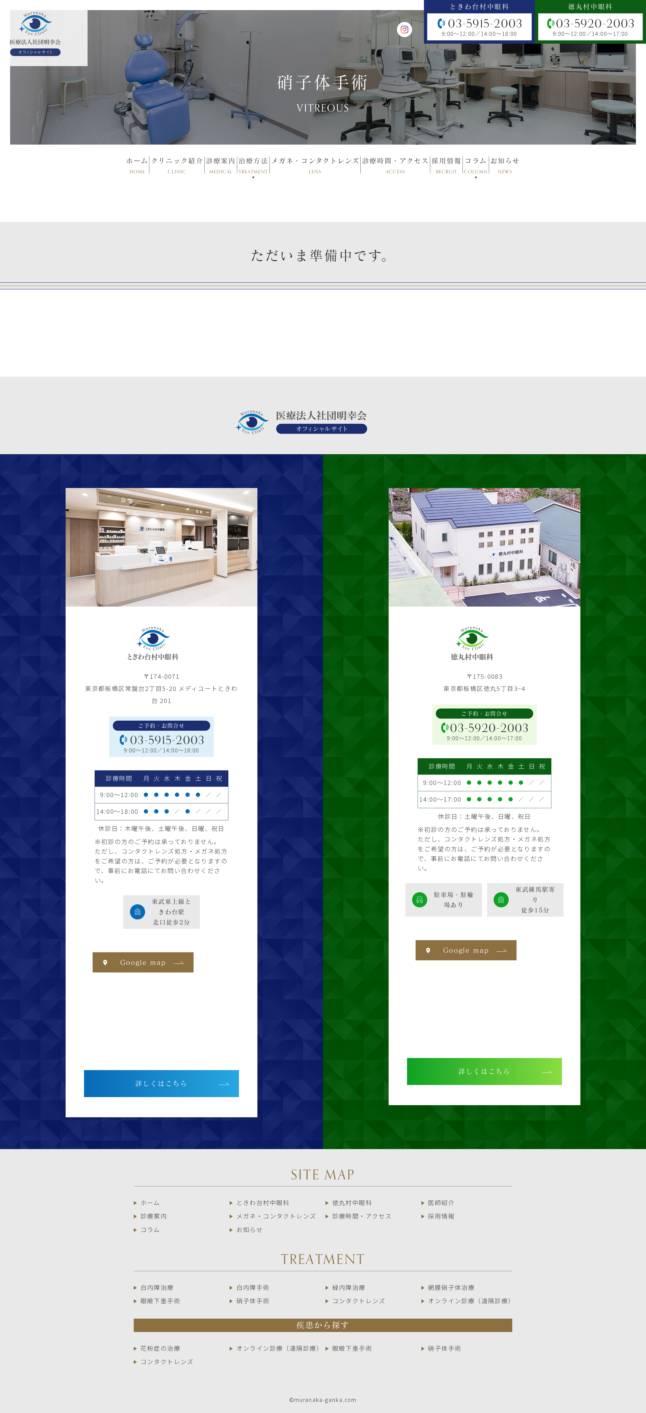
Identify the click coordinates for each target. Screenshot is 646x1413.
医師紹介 (441, 1202)
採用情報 (441, 1215)
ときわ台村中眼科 (263, 1202)
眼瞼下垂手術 (160, 1300)
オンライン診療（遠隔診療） (471, 1300)
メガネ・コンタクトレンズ (276, 1215)
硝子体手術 (253, 1300)
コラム (150, 1229)
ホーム (150, 1202)
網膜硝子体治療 (451, 1287)
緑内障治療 (349, 1287)
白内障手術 (253, 1287)
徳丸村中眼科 (352, 1202)
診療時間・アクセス (362, 1215)
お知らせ (249, 1229)
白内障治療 (157, 1287)
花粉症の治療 (160, 1348)
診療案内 (154, 1215)
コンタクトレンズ (359, 1300)
